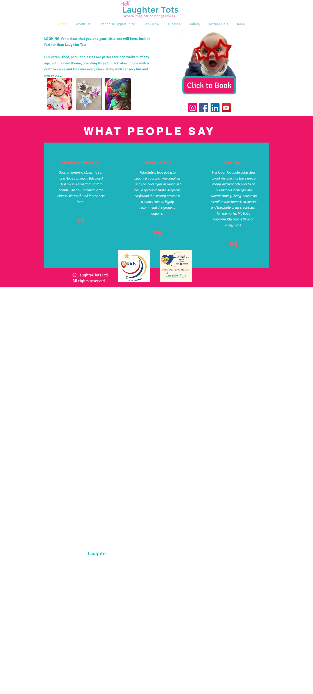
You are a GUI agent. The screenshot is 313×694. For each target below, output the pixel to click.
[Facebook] (203, 107)
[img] (59, 94)
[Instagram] (192, 107)
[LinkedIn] (215, 107)
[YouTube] (226, 107)
